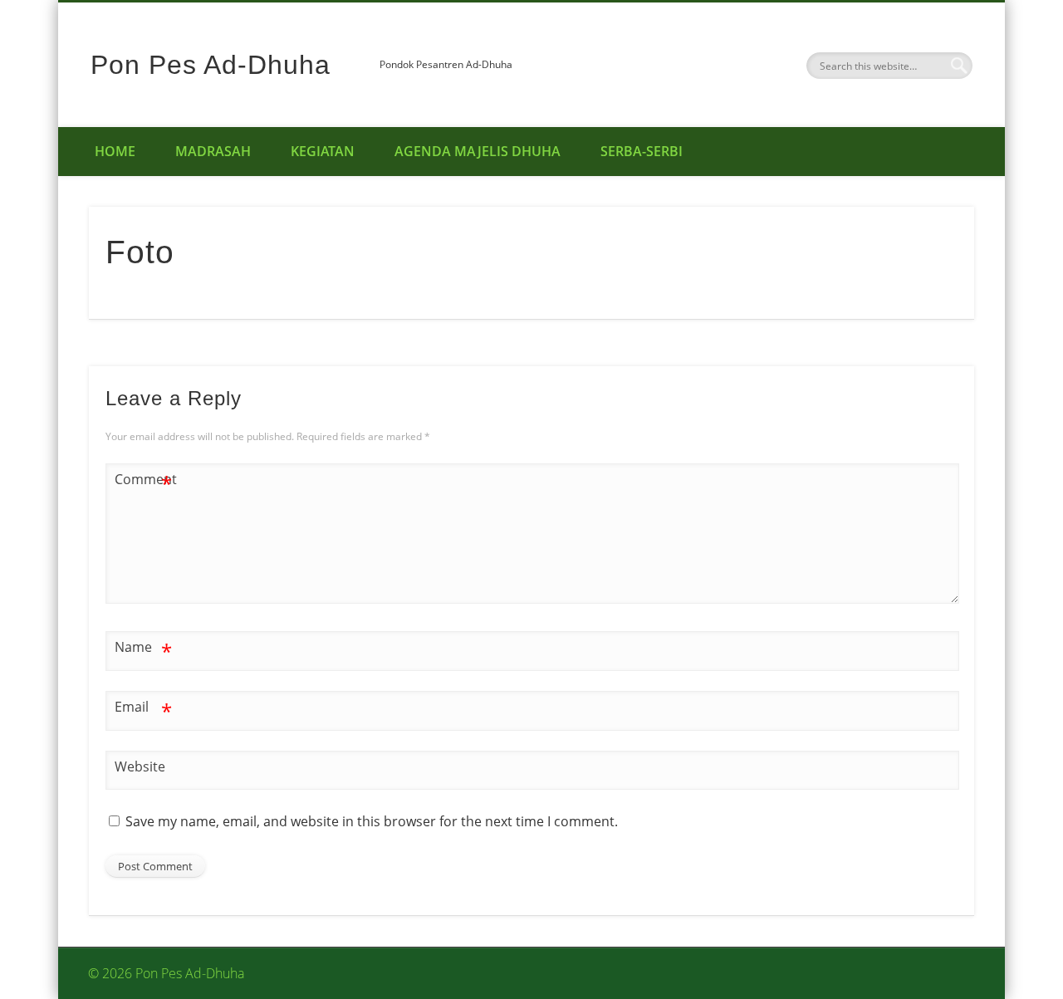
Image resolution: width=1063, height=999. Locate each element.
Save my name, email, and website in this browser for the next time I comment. (371, 821)
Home (115, 151)
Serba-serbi (641, 151)
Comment (144, 481)
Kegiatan (323, 151)
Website (140, 766)
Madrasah (213, 151)
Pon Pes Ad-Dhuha (211, 65)
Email (143, 709)
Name (143, 649)
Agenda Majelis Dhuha (477, 151)
